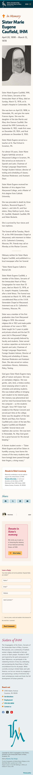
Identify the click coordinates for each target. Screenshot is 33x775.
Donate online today (10, 479)
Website (5, 593)
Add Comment (8, 600)
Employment (8, 700)
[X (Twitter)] (7, 712)
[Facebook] (3, 712)
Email (5, 587)
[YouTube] (11, 712)
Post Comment (9, 626)
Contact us (7, 706)
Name (5, 580)
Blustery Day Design (12, 759)
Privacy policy (27, 773)
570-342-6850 (9, 703)
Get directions (8, 696)
